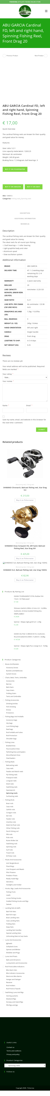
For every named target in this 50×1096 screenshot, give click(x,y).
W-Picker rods (11, 856)
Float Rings (10, 866)
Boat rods (9, 803)
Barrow (8, 684)
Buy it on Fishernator (15, 169)
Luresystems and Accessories (16, 963)
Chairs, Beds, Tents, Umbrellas (16, 677)
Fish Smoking (11, 707)
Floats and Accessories (13, 860)
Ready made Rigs (12, 879)
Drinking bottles (12, 703)
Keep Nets (10, 927)
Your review (8, 381)
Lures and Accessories (13, 940)
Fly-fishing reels (11, 774)
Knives (8, 710)
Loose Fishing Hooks (13, 898)
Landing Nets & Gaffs (12, 908)
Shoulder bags (11, 739)
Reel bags (9, 729)
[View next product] (45, 55)
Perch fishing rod (12, 831)
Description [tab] (25, 213)
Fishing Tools (11, 892)
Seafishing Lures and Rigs (14, 992)
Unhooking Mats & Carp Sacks (17, 936)
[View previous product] (4, 55)
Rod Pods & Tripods (13, 989)
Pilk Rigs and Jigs (12, 1005)
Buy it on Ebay (33, 187)
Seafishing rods (11, 843)
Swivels (8, 904)
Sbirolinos (9, 882)
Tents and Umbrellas (13, 696)
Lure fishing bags (12, 726)
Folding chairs (11, 693)
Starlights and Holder (13, 885)
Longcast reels (11, 781)
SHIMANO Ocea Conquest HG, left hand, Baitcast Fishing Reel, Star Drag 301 (25, 547)
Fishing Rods (9, 800)
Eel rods (9, 816)
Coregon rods (11, 813)
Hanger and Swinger (13, 979)
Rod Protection (11, 735)
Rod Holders (10, 985)
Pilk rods (9, 834)
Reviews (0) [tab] (25, 224)
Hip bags (9, 723)
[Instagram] (6, 1076)
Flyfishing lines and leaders (15, 752)
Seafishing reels (11, 787)
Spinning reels (26, 198)
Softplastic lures (12, 946)
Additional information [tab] (25, 219)
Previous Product (12, 56)
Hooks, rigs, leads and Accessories (17, 888)
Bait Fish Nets (11, 911)
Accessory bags (11, 720)
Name (6, 405)
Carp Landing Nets (13, 921)
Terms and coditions (14, 1051)
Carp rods (9, 806)
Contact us (10, 1047)
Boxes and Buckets (12, 664)
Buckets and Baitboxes (14, 671)
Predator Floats (11, 875)
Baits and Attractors (13, 960)
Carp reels (9, 768)
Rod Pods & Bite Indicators (14, 966)
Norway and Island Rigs (14, 1002)
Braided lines (10, 746)
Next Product (39, 56)
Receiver (9, 982)
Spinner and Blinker (13, 949)
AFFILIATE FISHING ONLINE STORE (25, 2)
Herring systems (12, 996)
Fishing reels (15, 198)
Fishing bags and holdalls (14, 716)
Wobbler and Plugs (13, 953)
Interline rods (11, 822)
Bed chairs (10, 687)
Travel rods (10, 853)
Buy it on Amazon (13, 187)
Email (29, 405)
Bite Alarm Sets (11, 970)
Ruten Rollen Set (12, 840)
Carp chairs (10, 690)
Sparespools (10, 790)
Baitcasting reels (21, 485)
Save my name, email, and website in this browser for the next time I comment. (24, 421)
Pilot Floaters (11, 872)
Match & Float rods (13, 825)
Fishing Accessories (12, 700)
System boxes (11, 674)
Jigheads (9, 943)
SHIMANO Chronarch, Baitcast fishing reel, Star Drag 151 (25, 488)
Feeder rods (10, 819)
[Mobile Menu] (46, 11)
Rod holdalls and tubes (14, 732)
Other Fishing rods (13, 828)
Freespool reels (11, 777)
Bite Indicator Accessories (15, 973)
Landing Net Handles (13, 930)
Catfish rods (10, 809)
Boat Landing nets (12, 918)
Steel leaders (10, 758)
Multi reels (10, 784)
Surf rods (9, 850)
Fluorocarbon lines (13, 749)
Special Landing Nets (13, 933)
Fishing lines (9, 742)
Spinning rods (11, 847)
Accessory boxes (12, 667)
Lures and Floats (11, 956)
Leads (8, 895)
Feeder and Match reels (14, 771)
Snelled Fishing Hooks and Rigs (17, 901)
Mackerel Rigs (11, 999)
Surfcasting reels (12, 796)
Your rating (8, 374)
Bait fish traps (11, 915)
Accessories (10, 681)
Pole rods (9, 837)
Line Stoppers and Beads (15, 869)
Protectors (10, 713)
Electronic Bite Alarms (14, 976)
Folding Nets (10, 924)
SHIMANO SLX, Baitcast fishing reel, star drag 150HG (25, 570)
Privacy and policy (13, 1054)
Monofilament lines (13, 755)
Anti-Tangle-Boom (12, 863)
